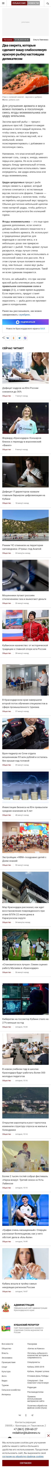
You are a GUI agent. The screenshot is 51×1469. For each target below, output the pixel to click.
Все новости (7, 1344)
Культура (6, 1371)
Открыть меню (3, 3)
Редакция (31, 1387)
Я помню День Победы (37, 1376)
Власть (5, 1353)
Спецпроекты (33, 1362)
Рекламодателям (35, 1392)
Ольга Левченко (40, 40)
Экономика (7, 1358)
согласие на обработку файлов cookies (22, 1456)
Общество (6, 1348)
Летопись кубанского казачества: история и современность (37, 1355)
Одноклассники (26, 1415)
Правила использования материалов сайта (35, 1398)
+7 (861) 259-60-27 (25, 1429)
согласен (25, 1463)
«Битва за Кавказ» (36, 1348)
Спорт (4, 1367)
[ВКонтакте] (7, 338)
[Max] (25, 338)
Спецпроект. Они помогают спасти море (38, 1381)
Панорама (8, 40)
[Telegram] (19, 338)
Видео (4, 1381)
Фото (4, 1376)
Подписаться (28, 322)
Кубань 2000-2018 (35, 1367)
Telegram (32, 1415)
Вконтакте (20, 1415)
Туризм (5, 1385)
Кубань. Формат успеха (38, 1371)
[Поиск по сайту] (47, 3)
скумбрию (24, 314)
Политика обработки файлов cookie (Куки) (37, 1407)
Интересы (6, 1394)
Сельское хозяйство (11, 1390)
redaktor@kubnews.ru (26, 1432)
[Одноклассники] (13, 338)
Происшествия (8, 1362)
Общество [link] (6, 396)
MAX (42, 328)
